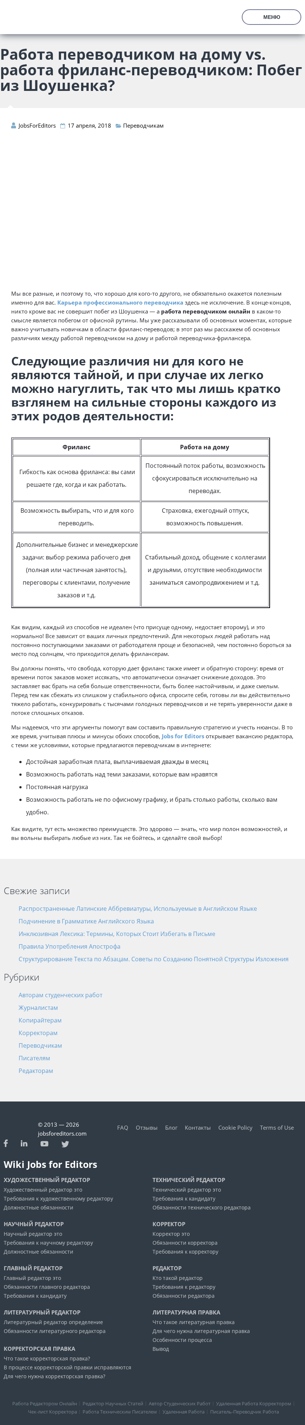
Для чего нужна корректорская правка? (54, 1376)
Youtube (44, 1143)
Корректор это (171, 1233)
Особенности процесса (182, 1339)
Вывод (160, 1348)
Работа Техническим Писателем (120, 1411)
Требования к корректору (185, 1251)
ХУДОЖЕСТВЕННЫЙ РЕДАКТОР (47, 1180)
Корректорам (38, 1033)
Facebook (6, 1143)
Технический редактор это (186, 1189)
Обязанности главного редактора (47, 1286)
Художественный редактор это (43, 1189)
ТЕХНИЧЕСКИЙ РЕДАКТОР (188, 1180)
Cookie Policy (235, 1127)
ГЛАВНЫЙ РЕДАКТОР (33, 1268)
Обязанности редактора (183, 1295)
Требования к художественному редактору (58, 1198)
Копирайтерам (40, 1020)
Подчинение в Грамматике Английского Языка (86, 921)
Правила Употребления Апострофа (70, 946)
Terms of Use (277, 1127)
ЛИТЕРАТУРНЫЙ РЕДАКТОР (42, 1312)
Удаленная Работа (184, 1411)
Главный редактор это (32, 1277)
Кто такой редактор (177, 1277)
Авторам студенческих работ (60, 995)
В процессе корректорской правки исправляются (67, 1367)
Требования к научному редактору (48, 1242)
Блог (171, 1127)
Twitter (65, 1143)
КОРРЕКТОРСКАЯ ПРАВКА (39, 1349)
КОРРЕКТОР (168, 1224)
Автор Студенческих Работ (180, 1403)
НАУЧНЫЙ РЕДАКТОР (34, 1224)
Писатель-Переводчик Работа (244, 1411)
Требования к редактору (183, 1286)
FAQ (122, 1127)
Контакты (198, 1127)
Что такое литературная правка (193, 1322)
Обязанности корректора (185, 1242)
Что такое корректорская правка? (47, 1358)
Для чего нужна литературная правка (201, 1330)
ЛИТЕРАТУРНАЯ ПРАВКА (186, 1312)
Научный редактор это (33, 1233)
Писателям (34, 1058)
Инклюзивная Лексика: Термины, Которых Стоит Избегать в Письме (117, 934)
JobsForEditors (18, 22)
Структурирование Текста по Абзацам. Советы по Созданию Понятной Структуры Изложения (154, 959)
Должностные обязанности (38, 1207)
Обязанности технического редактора (201, 1207)
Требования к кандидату (183, 1198)
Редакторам (36, 1071)
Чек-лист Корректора (52, 1411)
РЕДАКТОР (167, 1268)
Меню (271, 17)
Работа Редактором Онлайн (44, 1403)
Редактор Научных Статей (113, 1403)
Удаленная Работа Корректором (253, 1403)
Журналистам (38, 1008)
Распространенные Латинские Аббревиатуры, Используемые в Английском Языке (138, 908)
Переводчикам (143, 125)
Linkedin (24, 1143)
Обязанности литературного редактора (55, 1330)
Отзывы (147, 1127)
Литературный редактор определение (53, 1322)
